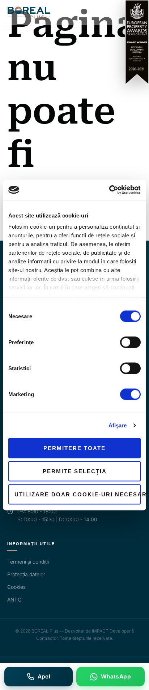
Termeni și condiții (28, 562)
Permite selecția (75, 471)
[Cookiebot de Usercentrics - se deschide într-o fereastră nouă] (109, 190)
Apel (44, 676)
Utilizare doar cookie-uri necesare (77, 494)
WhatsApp (116, 676)
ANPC (14, 599)
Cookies (16, 587)
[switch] (130, 342)
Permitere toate (74, 448)
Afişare (117, 425)
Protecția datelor (26, 574)
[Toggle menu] (137, 12)
